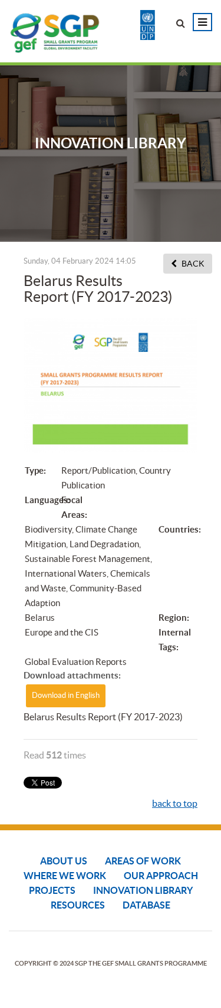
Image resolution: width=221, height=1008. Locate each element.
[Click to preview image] (110, 384)
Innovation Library (143, 890)
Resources (78, 905)
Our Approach (161, 875)
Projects (52, 890)
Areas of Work (143, 861)
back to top (174, 803)
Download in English (66, 695)
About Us (63, 861)
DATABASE (146, 905)
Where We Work (65, 875)
